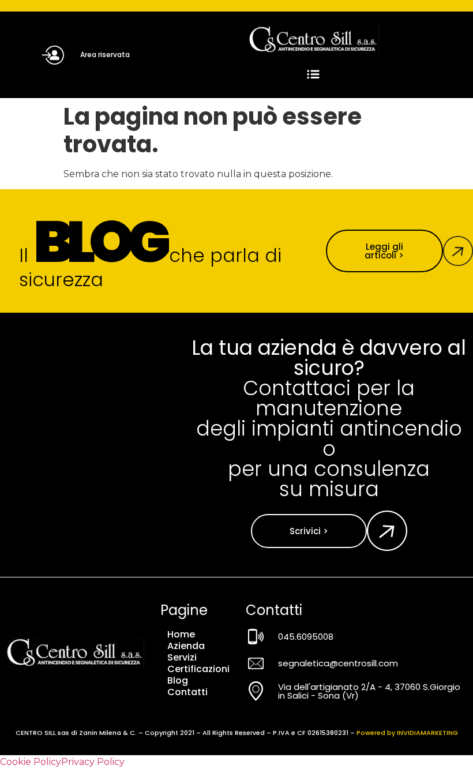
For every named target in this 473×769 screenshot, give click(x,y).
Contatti (187, 692)
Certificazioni (198, 669)
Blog (177, 681)
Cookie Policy (30, 761)
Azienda (186, 646)
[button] (313, 74)
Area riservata (105, 54)
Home (181, 634)
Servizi (182, 657)
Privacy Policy (93, 761)
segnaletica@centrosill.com (338, 663)
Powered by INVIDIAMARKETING (407, 732)
